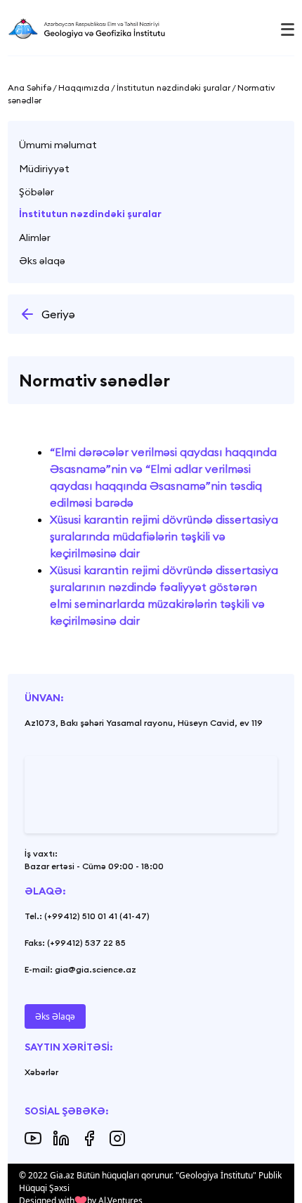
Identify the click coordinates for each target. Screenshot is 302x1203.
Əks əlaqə (42, 260)
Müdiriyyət (44, 168)
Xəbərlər (41, 1072)
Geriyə (58, 314)
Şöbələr (36, 192)
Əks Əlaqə (55, 1016)
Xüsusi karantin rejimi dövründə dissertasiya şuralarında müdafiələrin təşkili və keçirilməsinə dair (164, 536)
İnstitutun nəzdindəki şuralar (90, 213)
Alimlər (35, 237)
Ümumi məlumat (58, 144)
